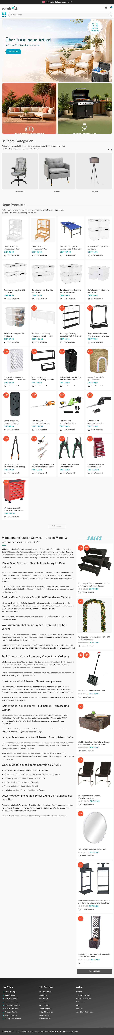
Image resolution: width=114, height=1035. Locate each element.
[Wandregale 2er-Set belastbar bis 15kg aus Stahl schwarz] (43, 360)
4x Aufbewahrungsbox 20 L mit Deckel (14, 291)
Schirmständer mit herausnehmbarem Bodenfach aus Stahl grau (14, 423)
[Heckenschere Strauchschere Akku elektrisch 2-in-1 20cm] (71, 404)
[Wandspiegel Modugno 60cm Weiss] (94, 827)
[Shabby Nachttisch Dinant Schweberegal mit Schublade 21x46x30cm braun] (94, 720)
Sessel (19, 192)
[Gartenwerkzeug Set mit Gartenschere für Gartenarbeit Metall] (71, 447)
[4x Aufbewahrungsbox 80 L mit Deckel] (99, 229)
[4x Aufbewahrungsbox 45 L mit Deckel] (99, 273)
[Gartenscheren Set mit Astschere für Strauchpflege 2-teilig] (15, 447)
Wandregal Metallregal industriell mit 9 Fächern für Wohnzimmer (71, 336)
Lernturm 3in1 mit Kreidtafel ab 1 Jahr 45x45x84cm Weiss (11, 249)
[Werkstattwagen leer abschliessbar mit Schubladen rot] (99, 447)
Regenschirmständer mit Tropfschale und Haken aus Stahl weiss (14, 379)
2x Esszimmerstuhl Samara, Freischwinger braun (89, 797)
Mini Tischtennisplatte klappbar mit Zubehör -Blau (70, 248)
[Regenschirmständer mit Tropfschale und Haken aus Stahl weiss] (15, 360)
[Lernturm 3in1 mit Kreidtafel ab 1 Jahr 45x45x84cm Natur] (43, 229)
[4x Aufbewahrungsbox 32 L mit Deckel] (43, 273)
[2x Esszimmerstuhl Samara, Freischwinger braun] (94, 773)
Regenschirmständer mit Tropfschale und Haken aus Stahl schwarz (98, 336)
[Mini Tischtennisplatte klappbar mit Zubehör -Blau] (71, 229)
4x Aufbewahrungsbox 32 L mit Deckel (42, 291)
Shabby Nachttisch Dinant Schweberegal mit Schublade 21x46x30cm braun (94, 743)
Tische (94, 192)
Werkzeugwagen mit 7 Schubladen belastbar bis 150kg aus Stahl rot (13, 510)
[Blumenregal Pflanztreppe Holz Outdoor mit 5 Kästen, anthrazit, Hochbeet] (94, 561)
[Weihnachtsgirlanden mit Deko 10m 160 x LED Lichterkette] (94, 615)
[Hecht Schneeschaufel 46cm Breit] (94, 669)
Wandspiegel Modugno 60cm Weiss (92, 849)
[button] (11, 255)
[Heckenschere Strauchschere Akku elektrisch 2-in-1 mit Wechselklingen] (99, 404)
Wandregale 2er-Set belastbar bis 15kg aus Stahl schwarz (43, 379)
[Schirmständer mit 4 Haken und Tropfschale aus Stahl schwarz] (71, 360)
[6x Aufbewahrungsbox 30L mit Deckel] (15, 316)
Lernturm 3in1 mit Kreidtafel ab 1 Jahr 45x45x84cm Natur (39, 249)
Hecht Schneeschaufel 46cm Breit (91, 691)
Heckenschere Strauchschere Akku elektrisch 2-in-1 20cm (69, 423)
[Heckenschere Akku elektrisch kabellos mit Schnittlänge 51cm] (43, 404)
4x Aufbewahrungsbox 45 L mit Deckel (98, 291)
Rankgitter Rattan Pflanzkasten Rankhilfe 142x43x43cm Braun (94, 955)
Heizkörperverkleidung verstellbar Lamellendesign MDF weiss (42, 336)
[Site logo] (10, 8)
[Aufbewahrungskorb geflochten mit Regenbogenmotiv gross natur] (99, 360)
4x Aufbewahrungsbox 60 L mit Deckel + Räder (70, 291)
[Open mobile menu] (4, 14)
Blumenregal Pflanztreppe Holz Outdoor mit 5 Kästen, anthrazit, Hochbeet (94, 585)
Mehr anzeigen (57, 526)
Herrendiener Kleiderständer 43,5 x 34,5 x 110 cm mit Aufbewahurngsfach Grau (94, 902)
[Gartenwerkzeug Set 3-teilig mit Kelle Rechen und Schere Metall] (43, 447)
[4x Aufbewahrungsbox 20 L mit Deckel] (15, 273)
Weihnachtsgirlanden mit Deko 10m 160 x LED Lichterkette (94, 638)
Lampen (57, 192)
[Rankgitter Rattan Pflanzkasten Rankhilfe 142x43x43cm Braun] (94, 932)
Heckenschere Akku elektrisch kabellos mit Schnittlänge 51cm (41, 423)
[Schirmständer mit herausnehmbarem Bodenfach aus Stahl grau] (15, 404)
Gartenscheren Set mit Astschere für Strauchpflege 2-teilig (14, 466)
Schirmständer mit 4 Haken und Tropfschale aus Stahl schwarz (70, 379)
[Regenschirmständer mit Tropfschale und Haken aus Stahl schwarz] (99, 316)
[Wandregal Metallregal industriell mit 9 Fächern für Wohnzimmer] (71, 316)
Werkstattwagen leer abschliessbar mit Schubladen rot (96, 466)
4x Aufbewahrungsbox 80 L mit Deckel (98, 248)
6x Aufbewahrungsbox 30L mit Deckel (14, 335)
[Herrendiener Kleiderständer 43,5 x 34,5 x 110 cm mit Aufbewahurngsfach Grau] (94, 878)
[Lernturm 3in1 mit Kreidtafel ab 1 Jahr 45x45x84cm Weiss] (15, 229)
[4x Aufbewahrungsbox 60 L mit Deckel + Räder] (71, 273)
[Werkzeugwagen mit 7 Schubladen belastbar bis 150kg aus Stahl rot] (15, 491)
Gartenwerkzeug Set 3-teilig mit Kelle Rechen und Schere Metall (43, 466)
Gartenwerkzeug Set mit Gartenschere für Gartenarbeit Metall (69, 466)
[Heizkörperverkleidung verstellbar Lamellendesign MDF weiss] (43, 316)
